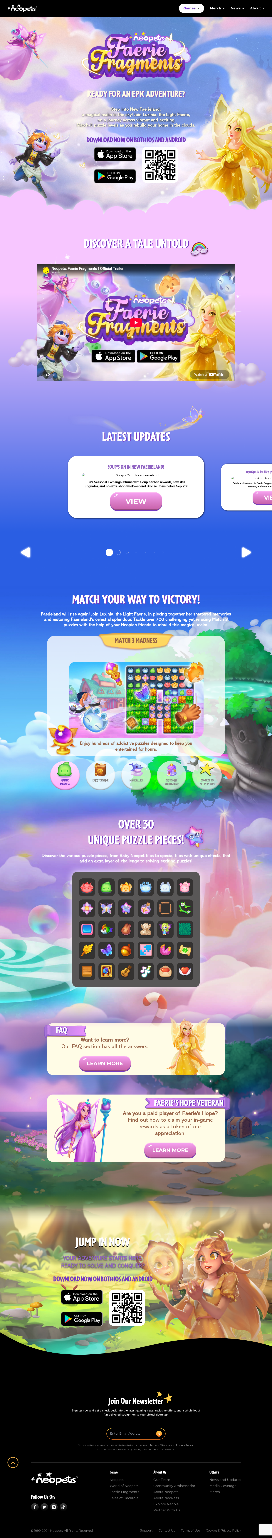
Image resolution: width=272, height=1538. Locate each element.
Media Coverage (222, 1486)
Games (189, 8)
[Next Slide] (246, 552)
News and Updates (225, 1480)
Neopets (117, 1480)
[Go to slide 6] (154, 552)
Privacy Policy (184, 1445)
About (255, 8)
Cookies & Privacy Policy (223, 1530)
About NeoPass (166, 1498)
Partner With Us (166, 1510)
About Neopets (165, 1492)
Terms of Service (160, 1445)
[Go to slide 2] (118, 552)
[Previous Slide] (25, 552)
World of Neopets (124, 1486)
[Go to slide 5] (145, 552)
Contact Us (167, 1530)
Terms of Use (190, 1530)
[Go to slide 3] (127, 552)
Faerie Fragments (124, 1492)
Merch (215, 8)
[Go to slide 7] (162, 552)
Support (146, 1530)
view (136, 501)
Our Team (161, 1480)
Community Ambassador (174, 1486)
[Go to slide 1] (109, 552)
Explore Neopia (166, 1504)
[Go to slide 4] (136, 552)
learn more (105, 1063)
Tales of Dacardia (124, 1498)
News (236, 8)
